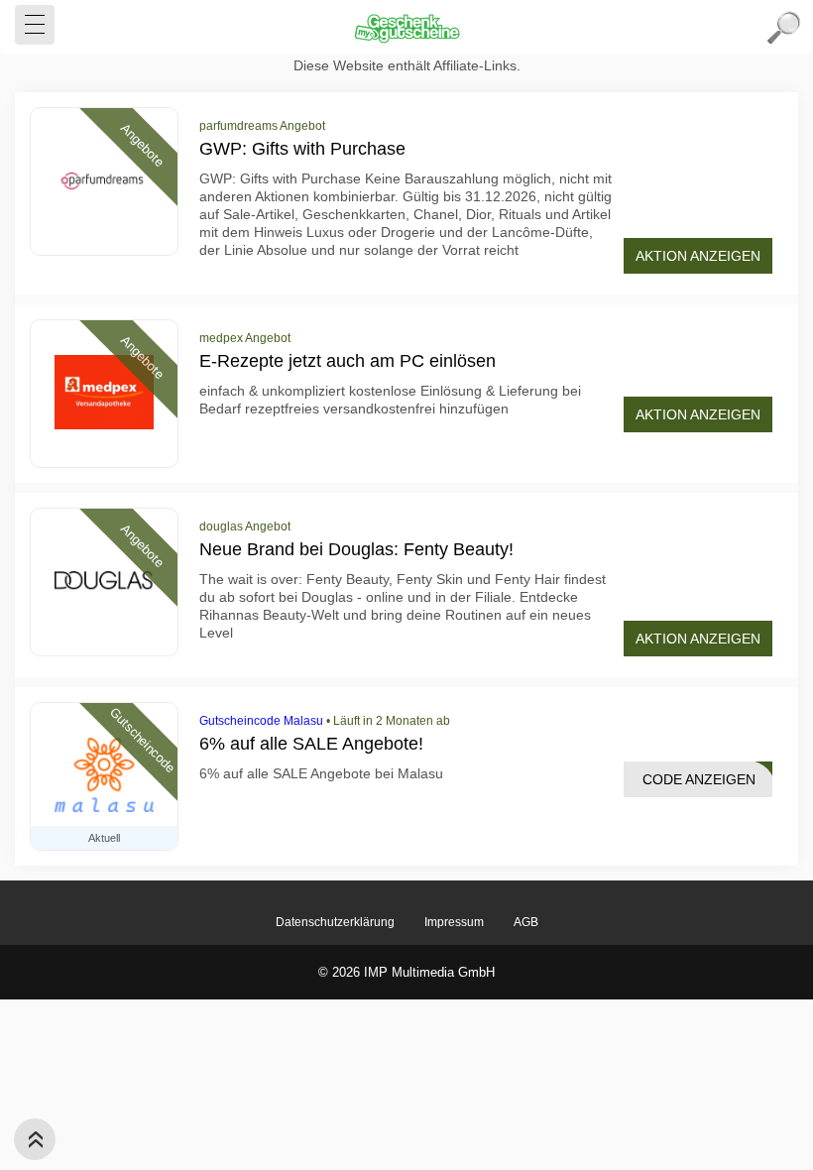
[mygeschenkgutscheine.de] (406, 28)
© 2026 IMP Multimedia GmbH (406, 972)
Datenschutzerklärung (335, 922)
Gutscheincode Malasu (261, 721)
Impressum (454, 922)
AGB (526, 922)
